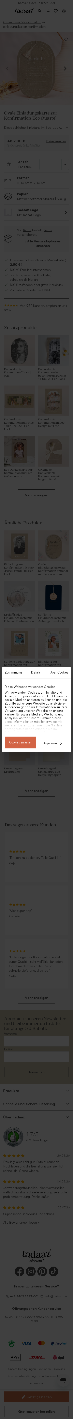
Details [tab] (36, 672)
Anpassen (50, 743)
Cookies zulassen (20, 742)
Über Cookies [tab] (59, 672)
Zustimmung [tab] (13, 672)
